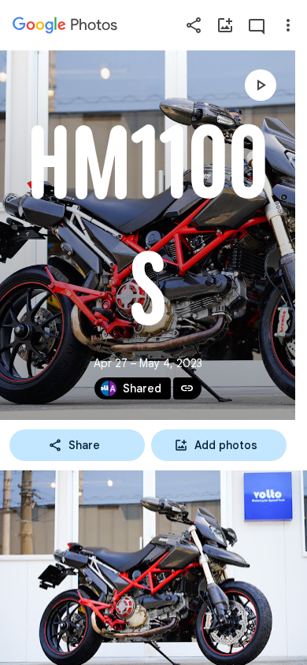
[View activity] (256, 25)
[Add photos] (225, 25)
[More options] (288, 25)
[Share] (193, 25)
